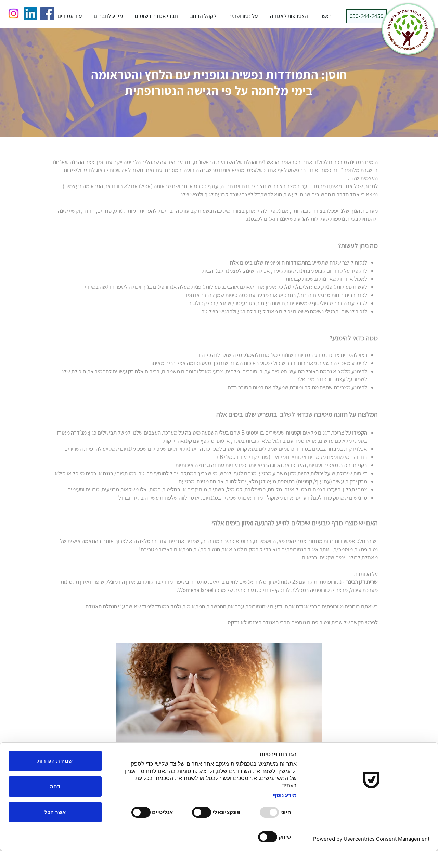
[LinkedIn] (30, 13)
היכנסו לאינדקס (244, 622)
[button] (243, 16)
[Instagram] (13, 13)
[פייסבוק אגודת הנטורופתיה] (47, 13)
